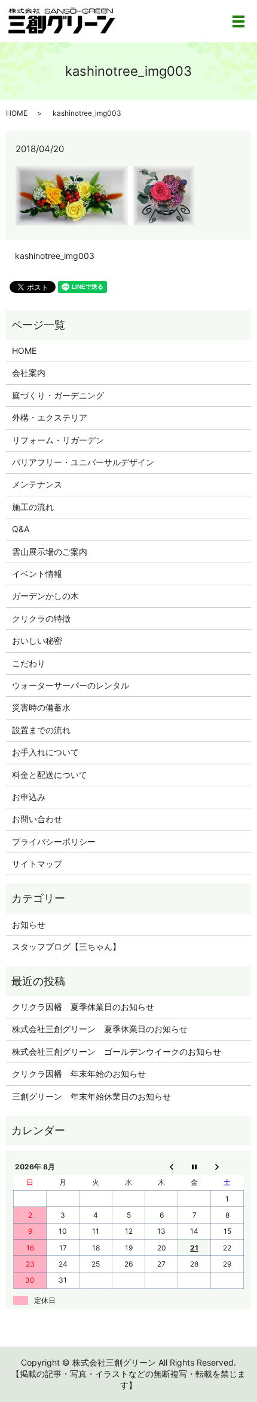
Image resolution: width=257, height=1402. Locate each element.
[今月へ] (194, 1166)
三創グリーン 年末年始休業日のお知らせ (91, 1096)
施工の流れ (33, 507)
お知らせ (28, 924)
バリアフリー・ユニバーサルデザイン (83, 462)
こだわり (28, 663)
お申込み (28, 797)
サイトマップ (37, 864)
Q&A (20, 529)
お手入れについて (45, 752)
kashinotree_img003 (54, 256)
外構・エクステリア (49, 417)
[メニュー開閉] (238, 21)
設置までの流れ (41, 730)
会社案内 (28, 373)
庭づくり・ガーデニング (58, 395)
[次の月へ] (227, 1166)
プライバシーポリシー (54, 841)
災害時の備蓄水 (41, 707)
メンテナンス (37, 484)
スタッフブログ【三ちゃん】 (66, 946)
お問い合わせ (37, 819)
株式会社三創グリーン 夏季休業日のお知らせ (100, 1029)
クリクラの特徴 (41, 618)
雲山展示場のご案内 (49, 551)
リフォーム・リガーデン (58, 440)
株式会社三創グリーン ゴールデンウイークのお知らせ (116, 1051)
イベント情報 (37, 574)
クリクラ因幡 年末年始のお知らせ (79, 1074)
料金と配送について (49, 775)
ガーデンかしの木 (45, 596)
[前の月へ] (161, 1166)
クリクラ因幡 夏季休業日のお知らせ (83, 1007)
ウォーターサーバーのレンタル (70, 685)
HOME (16, 113)
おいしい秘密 (37, 640)
